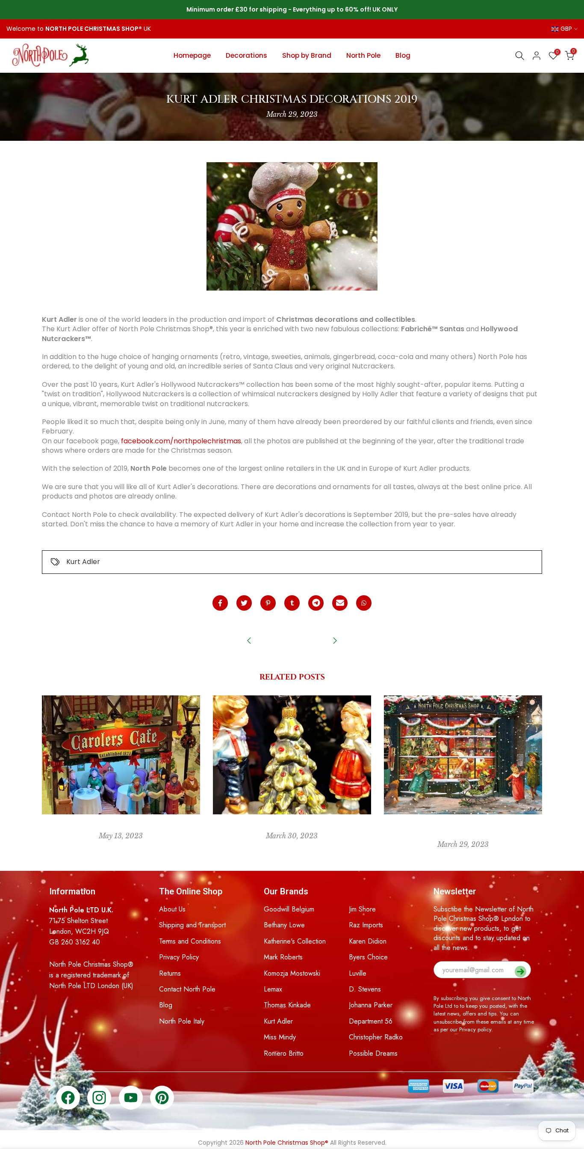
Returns (170, 973)
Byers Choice (368, 957)
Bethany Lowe (284, 925)
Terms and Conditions (190, 941)
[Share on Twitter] (244, 603)
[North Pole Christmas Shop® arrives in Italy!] (334, 641)
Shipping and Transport (192, 925)
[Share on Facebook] (220, 603)
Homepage (192, 55)
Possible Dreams (373, 1053)
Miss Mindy (280, 1037)
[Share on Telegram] (316, 603)
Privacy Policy (179, 957)
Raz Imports (366, 925)
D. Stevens (365, 989)
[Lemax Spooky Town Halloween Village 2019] (249, 641)
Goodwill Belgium (289, 909)
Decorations (246, 55)
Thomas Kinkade (287, 1005)
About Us (172, 909)
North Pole (363, 55)
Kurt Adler (83, 562)
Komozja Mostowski (292, 973)
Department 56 (370, 1021)
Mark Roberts (283, 957)
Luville (357, 973)
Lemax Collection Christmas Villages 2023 (121, 827)
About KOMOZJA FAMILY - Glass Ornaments (292, 827)
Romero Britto (284, 1053)
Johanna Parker (370, 1005)
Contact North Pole (187, 989)
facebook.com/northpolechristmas (181, 441)
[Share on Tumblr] (292, 603)
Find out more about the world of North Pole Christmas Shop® (463, 831)
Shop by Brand (306, 55)
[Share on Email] (340, 603)
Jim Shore (362, 909)
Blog (402, 55)
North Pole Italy (181, 1021)
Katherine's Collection (295, 941)
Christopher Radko (376, 1037)
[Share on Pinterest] (268, 603)
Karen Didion (367, 941)
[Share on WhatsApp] (364, 603)
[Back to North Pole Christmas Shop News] (292, 641)
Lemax (273, 989)
